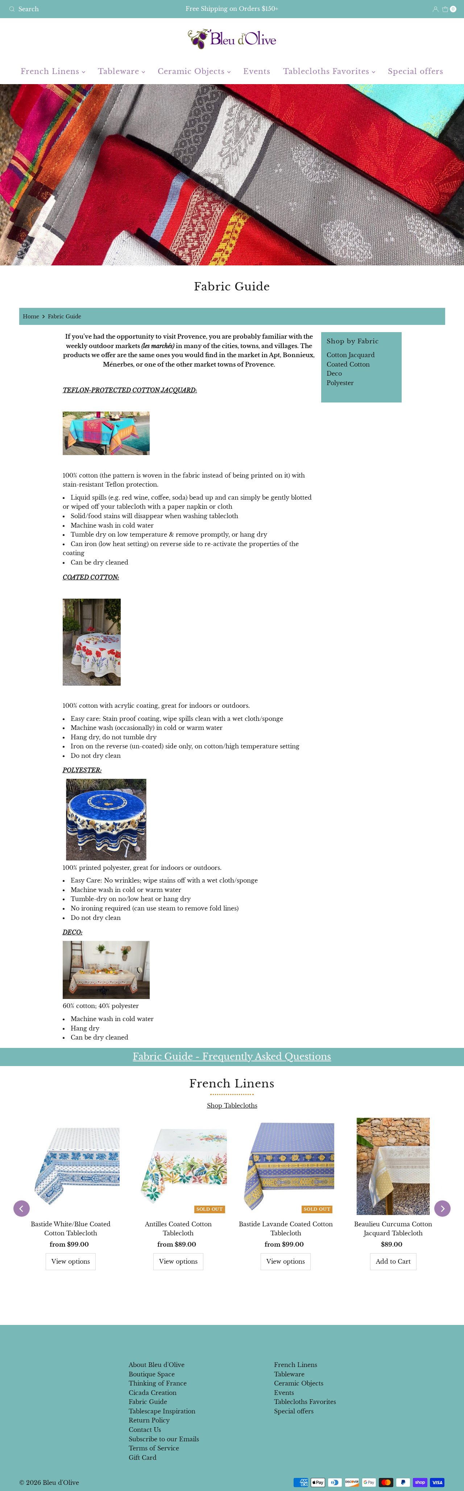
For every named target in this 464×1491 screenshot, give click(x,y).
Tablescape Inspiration (162, 1411)
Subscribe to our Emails (164, 1439)
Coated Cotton (348, 364)
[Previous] (21, 1209)
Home (31, 316)
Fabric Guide (148, 1401)
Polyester (340, 383)
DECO (72, 932)
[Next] (442, 1209)
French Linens (51, 71)
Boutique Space (152, 1374)
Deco (334, 373)
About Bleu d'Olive (157, 1364)
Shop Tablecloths (232, 1105)
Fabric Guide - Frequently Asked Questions (232, 1056)
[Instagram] (237, 1340)
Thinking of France (158, 1383)
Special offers (415, 71)
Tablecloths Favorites (327, 71)
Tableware (120, 71)
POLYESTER (81, 770)
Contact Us (145, 1429)
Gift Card (143, 1457)
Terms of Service (154, 1448)
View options (70, 1261)
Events (256, 71)
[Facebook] (225, 1340)
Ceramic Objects (192, 71)
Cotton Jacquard (351, 355)
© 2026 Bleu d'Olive (49, 1482)
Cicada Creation (153, 1392)
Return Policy (149, 1420)
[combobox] (79, 9)
